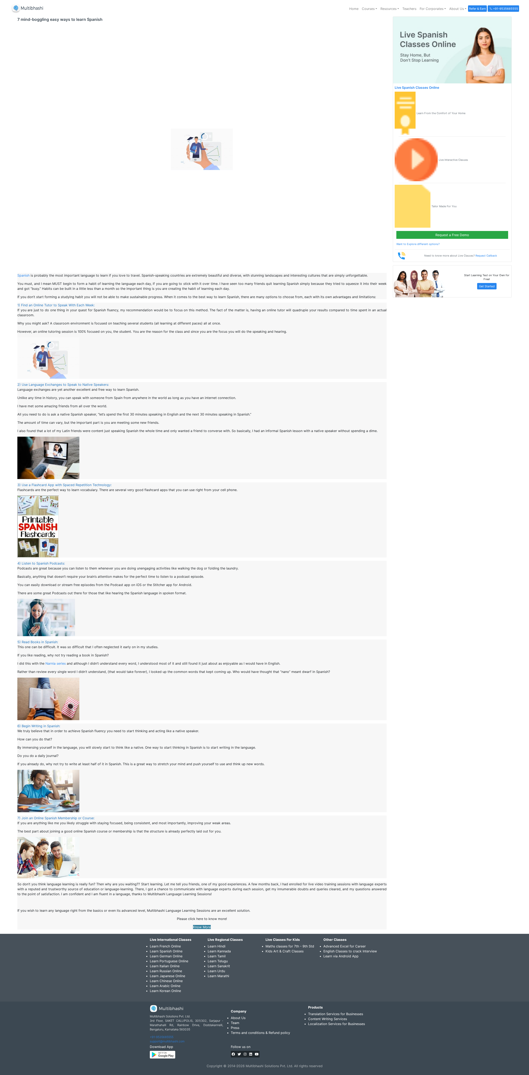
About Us (238, 1018)
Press (235, 1028)
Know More (202, 927)
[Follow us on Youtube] (256, 1054)
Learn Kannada (219, 951)
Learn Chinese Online (166, 981)
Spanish (23, 275)
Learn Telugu (218, 961)
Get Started (487, 286)
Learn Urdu (216, 971)
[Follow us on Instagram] (245, 1054)
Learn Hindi (216, 946)
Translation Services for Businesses (335, 1014)
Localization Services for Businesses (336, 1024)
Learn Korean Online (165, 991)
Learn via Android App (341, 956)
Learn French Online (165, 946)
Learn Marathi (218, 976)
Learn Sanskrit (219, 966)
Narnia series (55, 663)
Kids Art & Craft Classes (285, 951)
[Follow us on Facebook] (233, 1054)
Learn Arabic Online (165, 986)
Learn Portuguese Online (169, 961)
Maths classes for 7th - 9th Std (290, 946)
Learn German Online (166, 956)
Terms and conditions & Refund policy (260, 1033)
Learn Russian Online (166, 971)
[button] (369, 9)
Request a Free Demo (452, 235)
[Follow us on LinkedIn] (250, 1054)
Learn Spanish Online (166, 951)
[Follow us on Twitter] (239, 1054)
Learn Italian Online (165, 966)
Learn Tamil (217, 956)
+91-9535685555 (161, 1037)
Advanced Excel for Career (344, 946)
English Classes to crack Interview (350, 951)
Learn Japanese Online (167, 976)
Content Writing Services (327, 1019)
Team (235, 1023)
